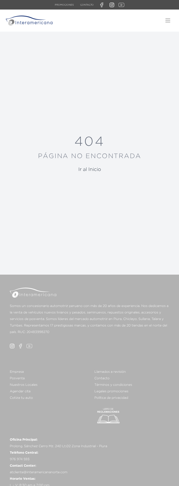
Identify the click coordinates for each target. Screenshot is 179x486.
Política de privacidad (111, 397)
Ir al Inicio (89, 169)
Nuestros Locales (24, 384)
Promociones (64, 4)
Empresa (17, 371)
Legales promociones (111, 391)
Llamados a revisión (110, 371)
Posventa (17, 378)
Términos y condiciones (113, 384)
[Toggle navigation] (167, 20)
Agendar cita (20, 391)
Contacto (87, 4)
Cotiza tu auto (21, 397)
